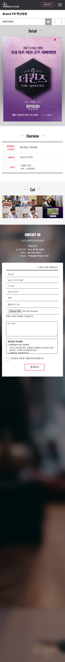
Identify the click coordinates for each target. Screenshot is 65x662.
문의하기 (34, 367)
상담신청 (47, 4)
